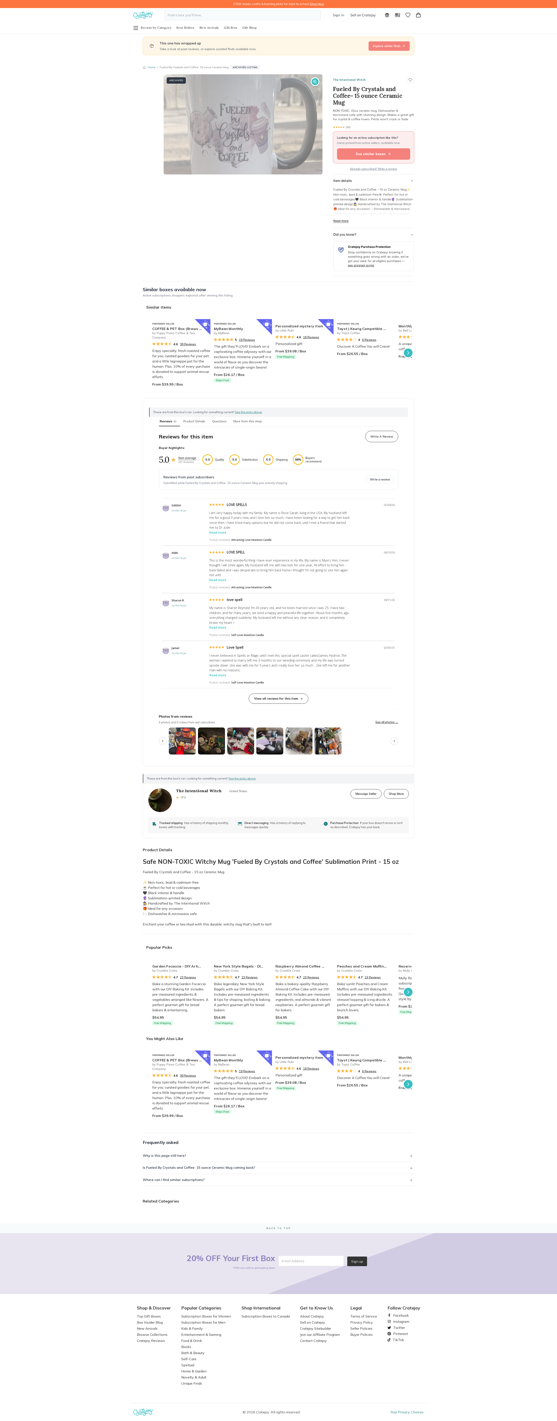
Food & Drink (191, 1340)
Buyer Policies (361, 1334)
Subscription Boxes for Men (203, 1322)
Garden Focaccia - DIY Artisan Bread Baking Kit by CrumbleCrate (181, 966)
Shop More (396, 793)
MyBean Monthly (228, 328)
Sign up (357, 1261)
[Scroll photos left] (163, 741)
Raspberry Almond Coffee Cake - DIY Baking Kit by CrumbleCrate (304, 966)
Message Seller (366, 793)
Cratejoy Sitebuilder (315, 1328)
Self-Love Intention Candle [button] (247, 635)
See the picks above (242, 778)
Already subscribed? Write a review (373, 169)
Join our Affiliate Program (320, 1334)
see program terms (361, 265)
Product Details (194, 421)
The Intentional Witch (349, 79)
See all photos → (386, 722)
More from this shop (247, 421)
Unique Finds (191, 1383)
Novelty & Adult (193, 1377)
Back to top (279, 1228)
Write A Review (381, 436)
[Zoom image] (315, 81)
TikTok (397, 1340)
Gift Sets (230, 28)
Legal (356, 1308)
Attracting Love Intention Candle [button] (251, 540)
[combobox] (243, 15)
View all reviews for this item (276, 698)
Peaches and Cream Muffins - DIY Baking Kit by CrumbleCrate (366, 966)
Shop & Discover (154, 1308)
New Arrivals (209, 28)
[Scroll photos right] (394, 741)
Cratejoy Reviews (151, 1340)
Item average (187, 458)
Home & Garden (193, 1371)
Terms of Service (363, 1316)
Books (186, 1347)
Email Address (293, 1261)
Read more (341, 221)
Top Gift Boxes (149, 1316)
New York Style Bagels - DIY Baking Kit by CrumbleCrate (243, 966)
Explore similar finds (387, 46)
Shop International (261, 1308)
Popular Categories (201, 1308)
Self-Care (188, 1359)
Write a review (380, 479)
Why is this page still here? (164, 1156)
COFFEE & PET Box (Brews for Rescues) (181, 328)
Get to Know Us (316, 1308)
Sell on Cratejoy (363, 15)
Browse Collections (152, 1334)
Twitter (397, 1327)
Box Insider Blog (150, 1322)
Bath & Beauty (193, 1353)
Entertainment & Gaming (201, 1334)
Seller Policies (361, 1328)
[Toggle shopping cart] (418, 15)
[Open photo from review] (182, 740)
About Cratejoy (312, 1316)
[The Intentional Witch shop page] (160, 800)
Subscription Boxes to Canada (266, 1316)
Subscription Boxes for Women (206, 1316)
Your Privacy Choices (407, 1412)
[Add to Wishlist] (205, 324)
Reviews (168, 421)
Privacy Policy (361, 1322)
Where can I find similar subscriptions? (174, 1180)
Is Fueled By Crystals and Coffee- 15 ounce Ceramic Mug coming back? (199, 1168)
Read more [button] (217, 532)
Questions (219, 421)
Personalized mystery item (299, 326)
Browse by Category (156, 28)
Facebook (399, 1315)
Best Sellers (185, 28)
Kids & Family (192, 1328)
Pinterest (398, 1333)
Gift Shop (249, 28)
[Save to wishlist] (410, 80)
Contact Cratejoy (313, 1340)
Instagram (399, 1321)
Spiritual (187, 1365)
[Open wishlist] (408, 15)
